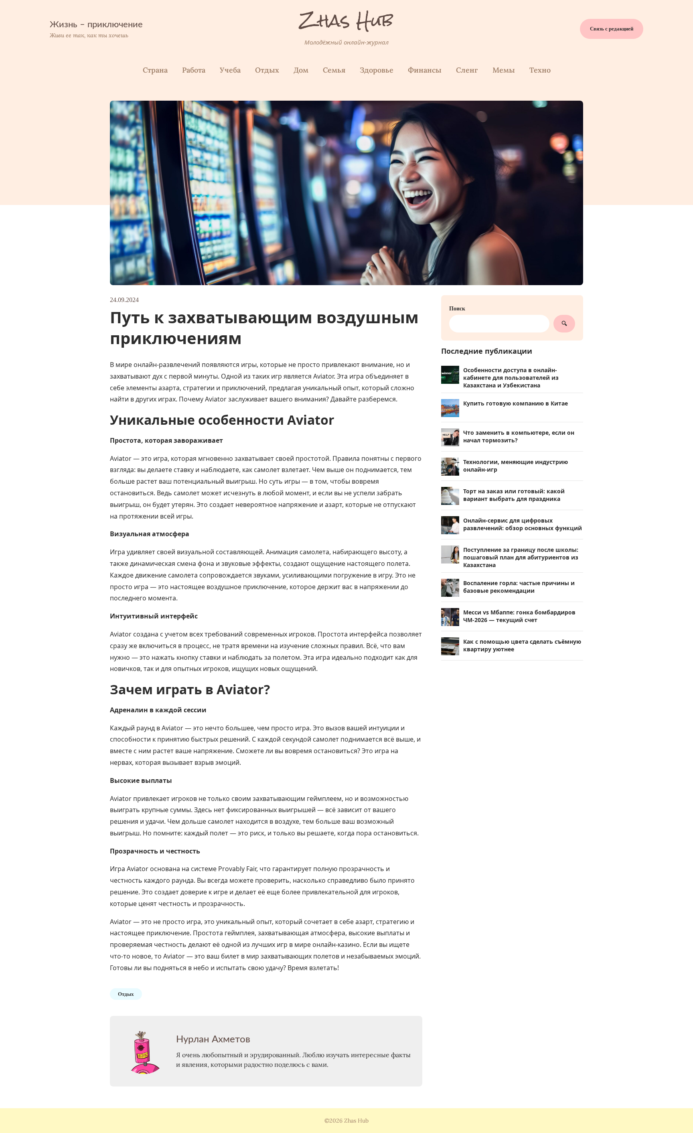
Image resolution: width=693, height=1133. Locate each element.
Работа (193, 70)
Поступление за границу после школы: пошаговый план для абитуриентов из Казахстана (520, 557)
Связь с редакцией (611, 28)
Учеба (230, 70)
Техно (540, 70)
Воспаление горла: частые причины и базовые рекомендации (519, 586)
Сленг (467, 70)
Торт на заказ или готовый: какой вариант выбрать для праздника (514, 495)
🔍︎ (564, 324)
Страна (155, 70)
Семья (334, 70)
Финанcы (425, 70)
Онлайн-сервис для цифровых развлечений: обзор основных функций (522, 524)
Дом (301, 70)
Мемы (503, 70)
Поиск (457, 308)
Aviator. (324, 376)
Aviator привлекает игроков (153, 798)
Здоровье (376, 70)
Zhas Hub (346, 20)
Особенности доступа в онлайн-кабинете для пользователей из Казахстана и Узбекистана (511, 377)
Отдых (267, 70)
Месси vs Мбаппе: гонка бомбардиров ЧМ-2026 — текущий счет (519, 616)
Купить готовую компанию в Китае (515, 403)
